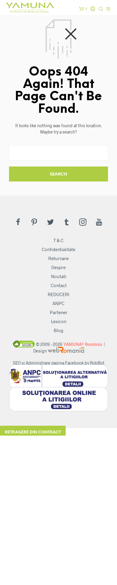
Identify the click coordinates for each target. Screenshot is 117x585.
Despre (58, 267)
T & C (58, 240)
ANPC (58, 303)
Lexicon (58, 321)
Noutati (58, 276)
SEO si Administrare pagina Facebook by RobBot (58, 363)
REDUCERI (58, 294)
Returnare (58, 258)
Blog (58, 330)
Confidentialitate (58, 249)
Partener (59, 312)
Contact (59, 285)
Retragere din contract (33, 432)
